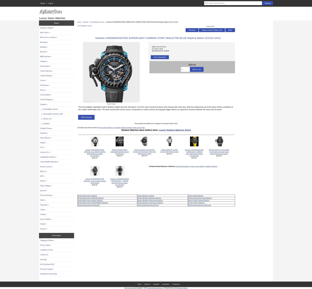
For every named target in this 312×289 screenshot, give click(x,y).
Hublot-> (43, 143)
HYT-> (42, 147)
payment (43, 190)
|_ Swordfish (45, 124)
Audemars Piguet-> (47, 28)
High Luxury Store (139, 127)
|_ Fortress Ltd (45, 119)
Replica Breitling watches (145, 196)
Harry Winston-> (46, 138)
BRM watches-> (46, 56)
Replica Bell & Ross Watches (87, 196)
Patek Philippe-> (46, 186)
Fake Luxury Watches (198, 166)
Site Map (43, 259)
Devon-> (43, 90)
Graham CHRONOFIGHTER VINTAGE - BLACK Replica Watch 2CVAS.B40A (95, 181)
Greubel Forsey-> (46, 128)
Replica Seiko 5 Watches (196, 203)
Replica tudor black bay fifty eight (89, 205)
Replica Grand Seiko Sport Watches (200, 198)
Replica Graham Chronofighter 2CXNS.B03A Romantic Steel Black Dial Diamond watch (219, 151)
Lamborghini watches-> (48, 157)
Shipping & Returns (47, 240)
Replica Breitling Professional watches (150, 200)
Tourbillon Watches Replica (123, 127)
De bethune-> (45, 85)
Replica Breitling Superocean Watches (150, 203)
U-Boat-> (43, 214)
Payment (156, 284)
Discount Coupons (46, 269)
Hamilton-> (44, 133)
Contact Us (44, 255)
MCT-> (42, 176)
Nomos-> (43, 181)
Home (42, 3)
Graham (85, 22)
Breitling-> (43, 47)
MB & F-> (43, 171)
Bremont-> (44, 52)
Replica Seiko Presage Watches (198, 200)
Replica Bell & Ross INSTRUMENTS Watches (93, 203)
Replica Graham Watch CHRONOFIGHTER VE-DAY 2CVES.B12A (119, 151)
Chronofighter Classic (97, 22)
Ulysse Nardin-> (46, 219)
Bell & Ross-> (45, 33)
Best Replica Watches (183, 166)
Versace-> (43, 229)
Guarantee (165, 284)
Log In (50, 3)
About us (147, 284)
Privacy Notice (45, 245)
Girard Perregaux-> (47, 99)
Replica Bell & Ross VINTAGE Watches (91, 198)
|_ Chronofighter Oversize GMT (51, 114)
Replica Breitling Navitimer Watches (149, 198)
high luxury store (130, 288)
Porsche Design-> (46, 195)
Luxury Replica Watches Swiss (175, 130)
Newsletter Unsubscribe (48, 274)
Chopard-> (44, 61)
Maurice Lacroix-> (46, 167)
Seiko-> (43, 200)
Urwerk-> (43, 224)
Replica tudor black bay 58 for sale (199, 205)
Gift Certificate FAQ (47, 264)
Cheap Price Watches (106, 127)
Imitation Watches (211, 166)
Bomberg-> (44, 42)
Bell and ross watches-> (48, 37)
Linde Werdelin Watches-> (49, 162)
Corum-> (43, 80)
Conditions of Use (46, 250)
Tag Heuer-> (44, 205)
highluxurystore (182, 288)
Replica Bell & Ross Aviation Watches (90, 200)
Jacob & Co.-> (45, 152)
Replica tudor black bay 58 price (148, 205)
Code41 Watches (46, 76)
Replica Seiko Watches (195, 196)
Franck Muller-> (45, 95)
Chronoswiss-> (45, 66)
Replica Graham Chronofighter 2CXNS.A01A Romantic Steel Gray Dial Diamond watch (144, 151)
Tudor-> (43, 210)
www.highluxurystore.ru (155, 288)
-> (43, 104)
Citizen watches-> (46, 71)
